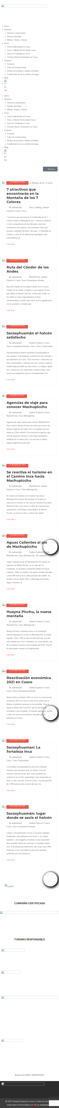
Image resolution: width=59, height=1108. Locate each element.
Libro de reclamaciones (16, 67)
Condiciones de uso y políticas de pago (23, 74)
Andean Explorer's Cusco (39, 343)
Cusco (23, 211)
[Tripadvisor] (12, 175)
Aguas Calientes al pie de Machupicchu (27, 544)
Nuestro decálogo (14, 36)
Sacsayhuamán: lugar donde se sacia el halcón (29, 815)
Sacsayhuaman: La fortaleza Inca (23, 749)
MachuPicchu (34, 277)
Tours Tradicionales (44, 346)
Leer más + (11, 244)
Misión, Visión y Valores (17, 40)
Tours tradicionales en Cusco (18, 47)
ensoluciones (46, 1105)
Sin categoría (41, 556)
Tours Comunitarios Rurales (32, 280)
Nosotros (7, 30)
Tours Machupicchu (27, 416)
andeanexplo (17, 207)
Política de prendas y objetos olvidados (23, 71)
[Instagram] (20, 175)
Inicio (6, 26)
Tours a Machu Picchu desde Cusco (21, 50)
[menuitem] (31, 86)
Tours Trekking (35, 207)
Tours (6, 43)
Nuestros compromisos (16, 33)
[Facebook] (5, 175)
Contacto (7, 60)
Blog (6, 78)
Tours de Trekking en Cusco (18, 54)
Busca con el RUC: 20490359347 (29, 1075)
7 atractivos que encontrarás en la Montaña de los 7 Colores (23, 195)
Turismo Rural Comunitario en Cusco (22, 57)
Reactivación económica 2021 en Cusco (29, 680)
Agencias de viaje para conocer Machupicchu (27, 405)
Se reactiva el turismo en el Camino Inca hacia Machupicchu (29, 476)
